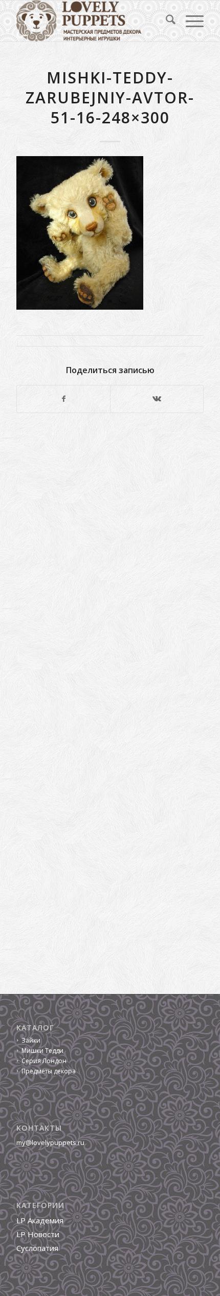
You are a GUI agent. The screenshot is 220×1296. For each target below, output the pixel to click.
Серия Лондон (44, 1060)
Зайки (30, 1040)
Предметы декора (48, 1071)
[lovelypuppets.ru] (91, 21)
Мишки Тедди (42, 1050)
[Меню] (189, 21)
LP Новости (37, 1234)
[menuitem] (165, 21)
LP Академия (39, 1220)
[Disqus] (110, 561)
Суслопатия (37, 1248)
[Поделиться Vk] (157, 398)
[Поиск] (165, 21)
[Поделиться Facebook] (63, 398)
